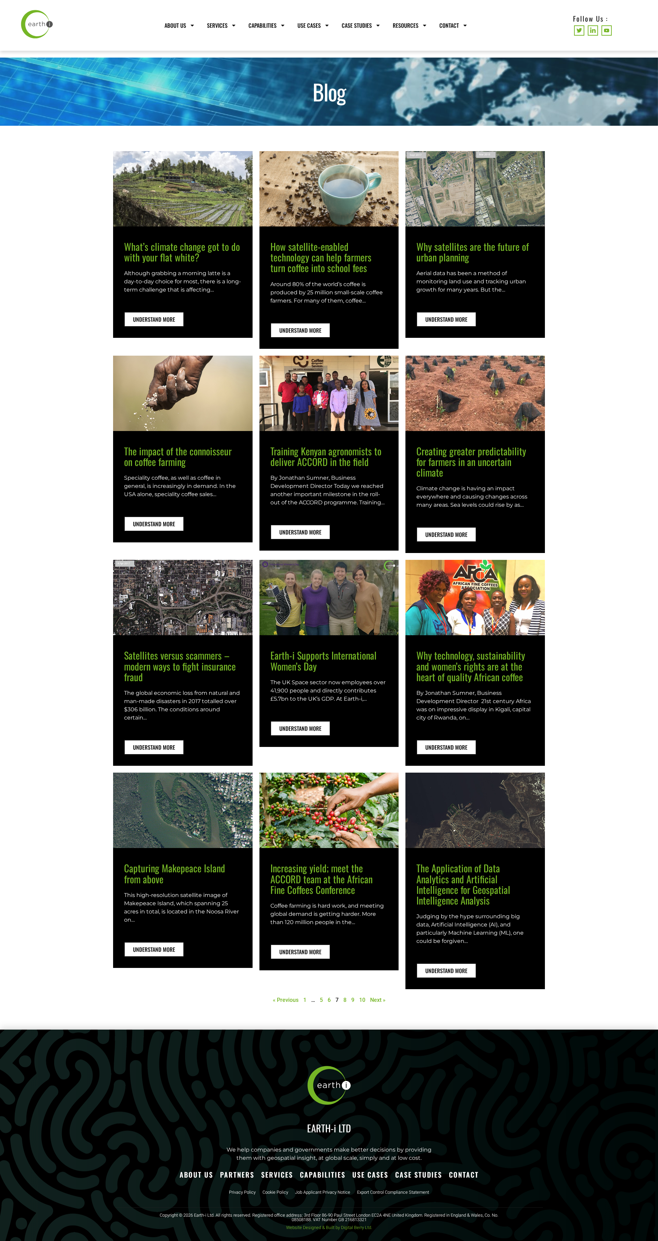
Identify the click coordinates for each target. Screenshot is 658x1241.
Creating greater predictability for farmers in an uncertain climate (471, 462)
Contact (449, 25)
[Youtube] (606, 30)
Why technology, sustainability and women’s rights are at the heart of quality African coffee (470, 666)
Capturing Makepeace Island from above (174, 873)
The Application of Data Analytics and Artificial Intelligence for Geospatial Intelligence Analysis (463, 884)
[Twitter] (579, 30)
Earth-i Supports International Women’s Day (323, 660)
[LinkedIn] (593, 30)
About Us (175, 25)
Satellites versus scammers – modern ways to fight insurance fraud (180, 666)
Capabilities (262, 25)
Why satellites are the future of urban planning (472, 251)
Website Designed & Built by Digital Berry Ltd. (329, 1228)
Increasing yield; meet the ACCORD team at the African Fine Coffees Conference (321, 879)
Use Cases (309, 25)
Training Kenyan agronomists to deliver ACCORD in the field (325, 456)
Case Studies (357, 25)
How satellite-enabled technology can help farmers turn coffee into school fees (320, 257)
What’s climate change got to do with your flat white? (182, 251)
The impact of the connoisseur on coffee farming (178, 456)
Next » (378, 1000)
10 (362, 1000)
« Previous (285, 1000)
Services (217, 25)
